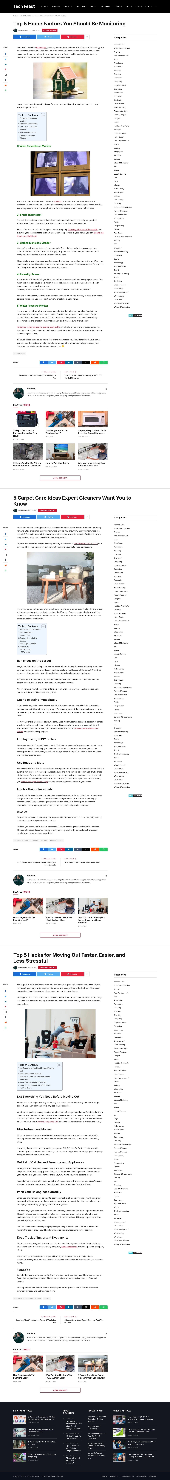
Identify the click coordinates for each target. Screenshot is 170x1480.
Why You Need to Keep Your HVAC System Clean (91, 464)
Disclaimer (153, 1476)
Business (56, 6)
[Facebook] (5, 53)
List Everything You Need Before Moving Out (37, 1069)
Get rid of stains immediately (26, 633)
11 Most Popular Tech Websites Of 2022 (41, 1443)
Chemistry (118, 78)
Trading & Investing (121, 274)
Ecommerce (118, 93)
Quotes (117, 229)
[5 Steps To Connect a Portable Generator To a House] (28, 419)
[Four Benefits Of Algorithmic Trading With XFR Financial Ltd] (119, 1457)
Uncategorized (119, 285)
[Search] (156, 6)
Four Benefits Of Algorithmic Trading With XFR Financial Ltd (141, 1455)
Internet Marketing (121, 163)
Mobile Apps (119, 192)
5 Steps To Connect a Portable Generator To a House (25, 433)
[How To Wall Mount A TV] (60, 451)
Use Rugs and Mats (28, 644)
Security (117, 240)
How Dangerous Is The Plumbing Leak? (56, 431)
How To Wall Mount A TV (57, 463)
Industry (117, 148)
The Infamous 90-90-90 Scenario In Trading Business (97, 1419)
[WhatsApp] (5, 90)
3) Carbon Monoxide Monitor (28, 128)
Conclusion (27, 1088)
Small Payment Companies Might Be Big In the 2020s (142, 1443)
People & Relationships (123, 207)
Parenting (117, 203)
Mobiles (117, 196)
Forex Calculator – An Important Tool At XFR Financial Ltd (141, 1430)
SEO (115, 244)
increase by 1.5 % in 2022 (86, 544)
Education (68, 6)
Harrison (23, 30)
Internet (139, 6)
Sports (116, 259)
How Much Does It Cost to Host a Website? (82, 862)
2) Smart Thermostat (28, 124)
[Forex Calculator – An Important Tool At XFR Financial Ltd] (119, 1432)
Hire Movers (19, 1298)
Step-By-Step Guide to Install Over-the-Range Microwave (92, 431)
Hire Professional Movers (30, 1074)
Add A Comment (60, 478)
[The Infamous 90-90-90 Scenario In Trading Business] (119, 1419)
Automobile (118, 67)
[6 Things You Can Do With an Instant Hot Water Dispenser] (28, 451)
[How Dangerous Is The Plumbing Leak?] (60, 419)
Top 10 (116, 270)
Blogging (117, 70)
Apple (116, 59)
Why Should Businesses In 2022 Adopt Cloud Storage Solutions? (74, 1425)
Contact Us (114, 1476)
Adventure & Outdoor (122, 48)
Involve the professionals (25, 648)
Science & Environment (123, 237)
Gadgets (117, 118)
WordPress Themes (121, 303)
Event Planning (119, 107)
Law (115, 178)
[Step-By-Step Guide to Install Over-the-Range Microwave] (92, 419)
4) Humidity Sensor (28, 132)
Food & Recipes (120, 115)
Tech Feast (35, 1476)
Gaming (93, 6)
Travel (116, 277)
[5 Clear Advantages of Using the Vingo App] (19, 1457)
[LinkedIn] (5, 64)
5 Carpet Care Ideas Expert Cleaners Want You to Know (91, 1376)
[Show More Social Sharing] (87, 37)
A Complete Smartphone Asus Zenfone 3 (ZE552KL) (97, 1436)
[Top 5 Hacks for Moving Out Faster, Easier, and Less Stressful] (92, 906)
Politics (116, 222)
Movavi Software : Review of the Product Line (96, 1455)
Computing (106, 6)
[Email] (5, 74)
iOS (115, 167)
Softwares (118, 255)
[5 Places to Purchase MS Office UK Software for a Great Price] (19, 1419)
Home (43, 6)
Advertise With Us (127, 1476)
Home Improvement (121, 141)
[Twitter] (5, 59)
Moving (47, 1298)
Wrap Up (26, 652)
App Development (121, 56)
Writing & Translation (122, 307)
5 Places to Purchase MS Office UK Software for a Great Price (41, 1418)
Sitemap (59, 1476)
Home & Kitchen (49, 30)
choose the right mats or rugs (34, 781)
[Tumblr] (5, 79)
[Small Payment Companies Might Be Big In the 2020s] (119, 1444)
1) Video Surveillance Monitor (28, 119)
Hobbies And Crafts (121, 126)
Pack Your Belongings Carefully (33, 1082)
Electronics (118, 100)
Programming (119, 226)
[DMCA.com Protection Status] (135, 316)
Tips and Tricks (120, 266)
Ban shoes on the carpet (30, 629)
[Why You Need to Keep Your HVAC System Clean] (92, 451)
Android (117, 52)
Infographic (118, 152)
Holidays (117, 130)
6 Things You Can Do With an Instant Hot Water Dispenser (27, 464)
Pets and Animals (120, 215)
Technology (81, 6)
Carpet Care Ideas (21, 840)
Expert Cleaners (56, 840)
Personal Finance (120, 211)
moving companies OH (47, 1122)
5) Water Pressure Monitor (27, 136)
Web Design (118, 289)
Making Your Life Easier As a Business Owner (40, 1430)
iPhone (116, 170)
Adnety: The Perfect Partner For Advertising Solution (96, 1445)
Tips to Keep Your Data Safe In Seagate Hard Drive (73, 1448)
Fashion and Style (121, 111)
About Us (104, 1476)
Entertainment (119, 104)
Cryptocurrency (120, 85)
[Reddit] (5, 85)
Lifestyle (118, 6)
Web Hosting (119, 296)
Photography (119, 218)
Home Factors (19, 353)
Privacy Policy (141, 1476)
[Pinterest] (5, 69)
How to (116, 144)
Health (129, 6)
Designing (118, 89)
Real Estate (118, 233)
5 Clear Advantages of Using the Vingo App (42, 1455)
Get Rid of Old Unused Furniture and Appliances (35, 1078)
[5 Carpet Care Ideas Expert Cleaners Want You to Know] (92, 1363)
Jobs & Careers (120, 174)
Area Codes (118, 63)
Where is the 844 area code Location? (73, 1460)
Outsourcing (118, 200)
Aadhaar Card (119, 45)
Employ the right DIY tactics (28, 639)
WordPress (118, 300)
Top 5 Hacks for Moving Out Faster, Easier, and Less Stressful (91, 920)
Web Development (121, 292)
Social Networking (121, 252)
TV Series (118, 281)
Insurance (117, 155)
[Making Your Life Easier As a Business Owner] (19, 1432)
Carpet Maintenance (39, 840)
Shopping (117, 248)
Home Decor (119, 137)
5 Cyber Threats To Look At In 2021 (73, 1437)
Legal (116, 181)
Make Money (119, 189)
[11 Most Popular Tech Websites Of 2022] (19, 1444)
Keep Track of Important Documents (35, 1085)
